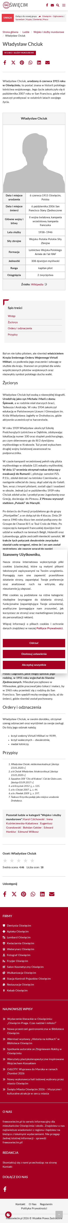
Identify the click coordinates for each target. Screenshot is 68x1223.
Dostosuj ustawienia (34, 654)
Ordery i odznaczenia (20, 328)
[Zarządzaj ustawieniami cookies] (8, 1215)
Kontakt (7, 1166)
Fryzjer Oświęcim (17, 961)
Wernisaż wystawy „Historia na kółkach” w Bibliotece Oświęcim (33, 1041)
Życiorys (13, 322)
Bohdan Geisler (32, 827)
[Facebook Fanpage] (46, 5)
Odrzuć (34, 643)
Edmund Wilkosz (28, 831)
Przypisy (13, 334)
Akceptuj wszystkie (34, 665)
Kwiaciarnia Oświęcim (20, 943)
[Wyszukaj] (58, 6)
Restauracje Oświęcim (20, 984)
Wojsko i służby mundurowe (48, 32)
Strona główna (10, 32)
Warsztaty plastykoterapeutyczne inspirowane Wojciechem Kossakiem (35, 1061)
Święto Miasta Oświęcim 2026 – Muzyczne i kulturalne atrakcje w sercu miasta (34, 1091)
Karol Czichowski (33, 819)
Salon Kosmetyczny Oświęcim (25, 967)
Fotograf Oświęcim (18, 955)
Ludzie (25, 32)
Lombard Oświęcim (19, 937)
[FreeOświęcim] (15, 5)
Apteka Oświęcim (18, 931)
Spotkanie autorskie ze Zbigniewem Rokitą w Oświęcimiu (34, 1051)
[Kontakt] (52, 5)
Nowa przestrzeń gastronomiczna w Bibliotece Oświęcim (35, 1031)
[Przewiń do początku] (59, 1214)
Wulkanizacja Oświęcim (21, 972)
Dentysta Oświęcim (19, 925)
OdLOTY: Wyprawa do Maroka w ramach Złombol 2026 (32, 1071)
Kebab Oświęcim (17, 990)
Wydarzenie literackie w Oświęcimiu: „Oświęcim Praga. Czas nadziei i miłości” (31, 1021)
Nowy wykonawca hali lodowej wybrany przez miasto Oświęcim (35, 1081)
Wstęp (11, 316)
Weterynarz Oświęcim (20, 949)
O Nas (32, 1204)
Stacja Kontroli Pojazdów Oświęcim (29, 978)
